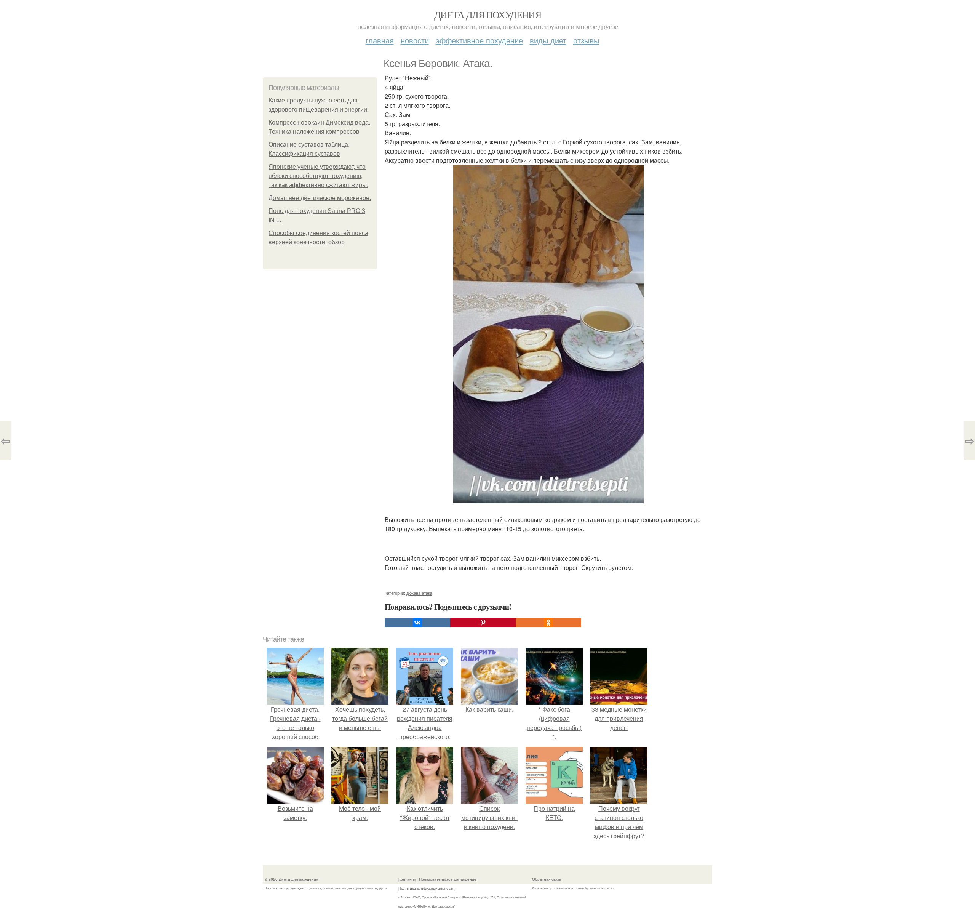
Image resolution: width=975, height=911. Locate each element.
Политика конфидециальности (426, 888)
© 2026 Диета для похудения (291, 879)
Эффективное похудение (479, 40)
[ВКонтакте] (417, 622)
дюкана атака (419, 593)
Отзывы (586, 40)
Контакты (407, 879)
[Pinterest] (483, 622)
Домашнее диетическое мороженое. (320, 198)
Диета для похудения (487, 14)
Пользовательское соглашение (447, 879)
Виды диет (548, 40)
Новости (415, 40)
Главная (380, 40)
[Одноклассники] (548, 622)
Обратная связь (546, 879)
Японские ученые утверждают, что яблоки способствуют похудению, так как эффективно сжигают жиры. (318, 175)
